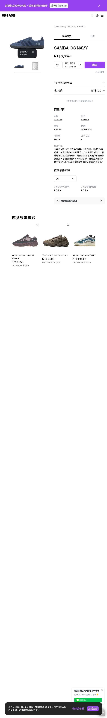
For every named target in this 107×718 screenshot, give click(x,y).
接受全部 (93, 708)
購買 (94, 65)
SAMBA (81, 26)
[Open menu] (102, 15)
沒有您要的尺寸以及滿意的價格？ (79, 101)
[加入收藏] (57, 65)
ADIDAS (71, 26)
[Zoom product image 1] (27, 39)
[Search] (92, 15)
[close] (99, 5)
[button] (97, 15)
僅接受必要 (78, 708)
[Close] (33, 51)
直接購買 (67, 36)
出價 (92, 36)
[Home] (8, 15)
